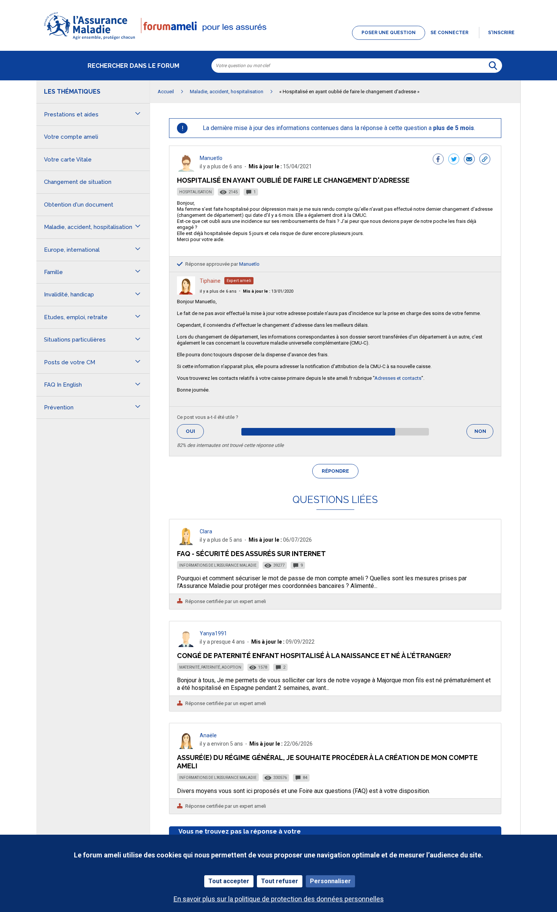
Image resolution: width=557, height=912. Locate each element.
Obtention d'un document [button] (78, 204)
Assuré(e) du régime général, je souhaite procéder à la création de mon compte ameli (327, 762)
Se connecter (449, 32)
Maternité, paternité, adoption (210, 667)
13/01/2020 (268, 291)
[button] (278, 40)
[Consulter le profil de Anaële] (186, 747)
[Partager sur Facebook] (438, 160)
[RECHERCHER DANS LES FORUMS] (493, 65)
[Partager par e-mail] (469, 160)
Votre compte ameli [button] (71, 136)
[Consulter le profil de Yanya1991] (186, 645)
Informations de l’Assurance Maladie (218, 565)
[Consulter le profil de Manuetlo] (186, 169)
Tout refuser (279, 881)
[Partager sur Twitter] (453, 160)
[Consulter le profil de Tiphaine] (186, 292)
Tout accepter (228, 881)
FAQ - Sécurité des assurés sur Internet (251, 554)
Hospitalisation (195, 192)
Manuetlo (211, 158)
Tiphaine (210, 281)
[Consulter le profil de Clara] (186, 543)
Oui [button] (195, 431)
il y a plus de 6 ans (218, 291)
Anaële (208, 735)
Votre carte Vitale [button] (68, 159)
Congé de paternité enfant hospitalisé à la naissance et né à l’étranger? (314, 656)
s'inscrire (501, 32)
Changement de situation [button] (77, 182)
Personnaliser (330, 881)
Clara (206, 531)
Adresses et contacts (397, 378)
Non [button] (483, 433)
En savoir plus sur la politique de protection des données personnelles (279, 899)
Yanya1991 (213, 633)
